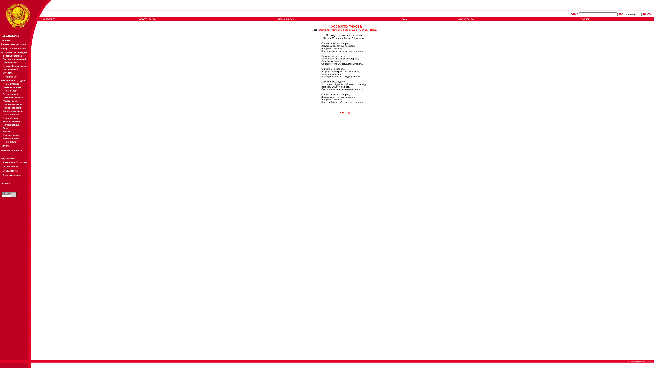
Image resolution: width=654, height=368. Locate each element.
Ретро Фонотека (11, 166)
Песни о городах (11, 94)
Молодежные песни (13, 111)
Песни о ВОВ (9, 142)
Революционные (11, 121)
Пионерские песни (12, 108)
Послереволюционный (14, 59)
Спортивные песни (12, 104)
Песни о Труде (10, 91)
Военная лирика (11, 138)
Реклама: (5, 183)
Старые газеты (10, 171)
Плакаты (5, 145)
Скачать (363, 30)
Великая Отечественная (15, 66)
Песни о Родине (11, 84)
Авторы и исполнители (13, 48)
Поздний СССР (10, 77)
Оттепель (8, 73)
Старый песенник (12, 175)
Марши (6, 132)
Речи (5, 128)
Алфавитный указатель (14, 44)
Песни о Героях (10, 118)
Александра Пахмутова (15, 162)
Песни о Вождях (11, 114)
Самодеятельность (11, 150)
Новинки (5, 40)
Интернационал (11, 125)
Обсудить (324, 30)
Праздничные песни (13, 97)
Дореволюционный (12, 56)
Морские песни (10, 101)
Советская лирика (12, 87)
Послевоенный (10, 69)
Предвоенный (10, 63)
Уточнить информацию (344, 30)
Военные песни (11, 135)
